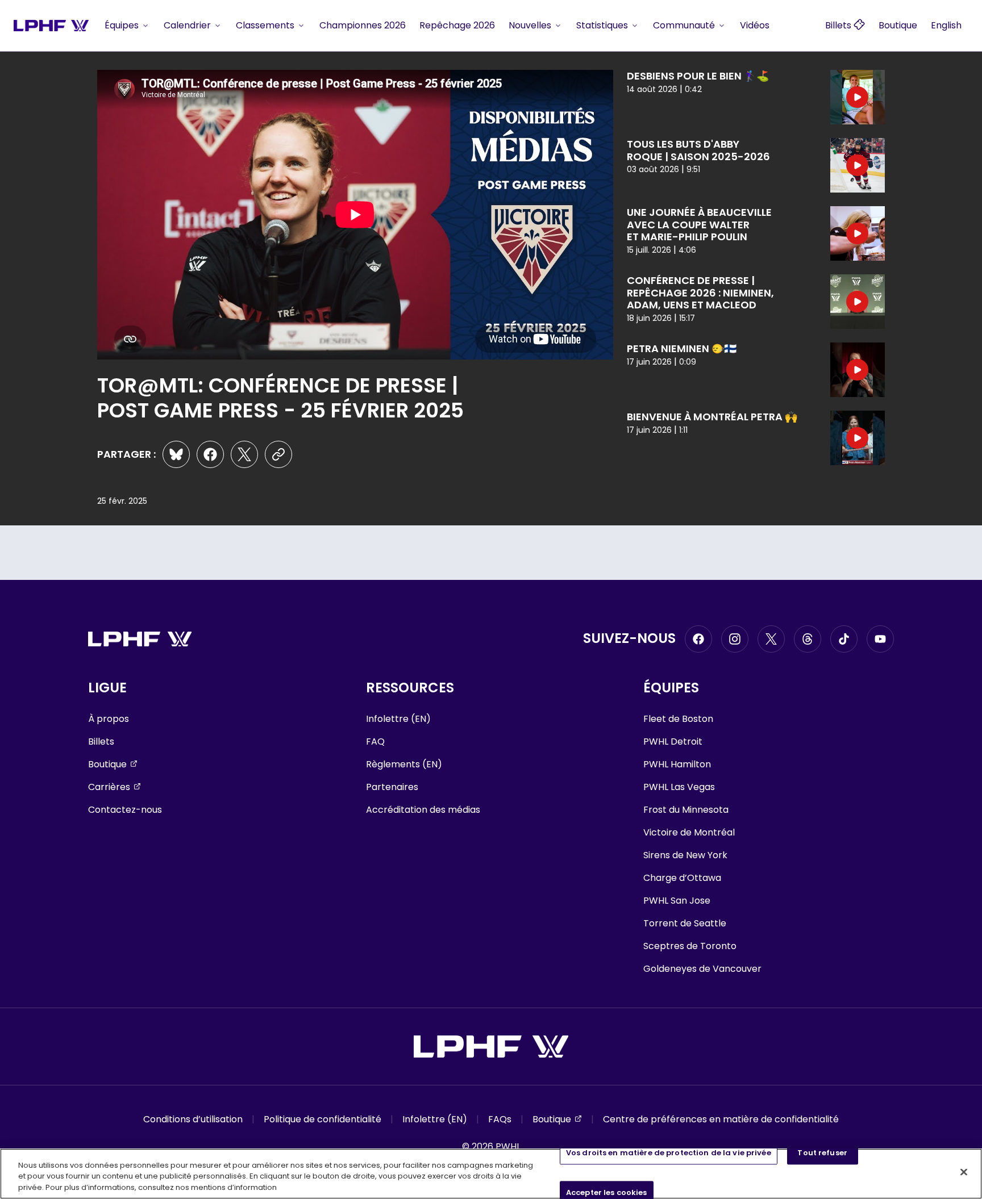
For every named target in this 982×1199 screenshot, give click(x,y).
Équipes (122, 25)
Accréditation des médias (423, 809)
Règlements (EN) (404, 764)
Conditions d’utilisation (193, 1119)
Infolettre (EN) (398, 718)
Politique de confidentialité (322, 1119)
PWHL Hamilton (677, 764)
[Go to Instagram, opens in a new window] (734, 639)
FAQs (499, 1119)
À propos (108, 718)
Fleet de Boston (678, 718)
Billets (101, 741)
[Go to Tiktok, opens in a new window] (844, 639)
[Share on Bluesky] (176, 454)
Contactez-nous (125, 809)
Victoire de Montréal (689, 832)
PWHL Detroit (672, 741)
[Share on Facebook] (210, 454)
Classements (265, 25)
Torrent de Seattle (684, 923)
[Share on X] (244, 454)
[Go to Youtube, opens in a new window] (880, 639)
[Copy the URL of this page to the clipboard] (278, 454)
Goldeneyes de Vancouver (702, 968)
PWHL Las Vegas (679, 786)
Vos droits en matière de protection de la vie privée (668, 1152)
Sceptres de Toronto (690, 945)
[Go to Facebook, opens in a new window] (698, 639)
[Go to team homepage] (51, 25)
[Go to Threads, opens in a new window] (807, 639)
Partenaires (392, 786)
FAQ (375, 741)
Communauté (684, 25)
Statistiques (602, 25)
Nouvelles (530, 25)
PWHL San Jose (676, 900)
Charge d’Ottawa (682, 877)
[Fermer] (963, 1171)
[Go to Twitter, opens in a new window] (771, 639)
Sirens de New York (685, 855)
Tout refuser (822, 1152)
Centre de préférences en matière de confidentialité (721, 1119)
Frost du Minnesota (686, 809)
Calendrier (187, 25)
